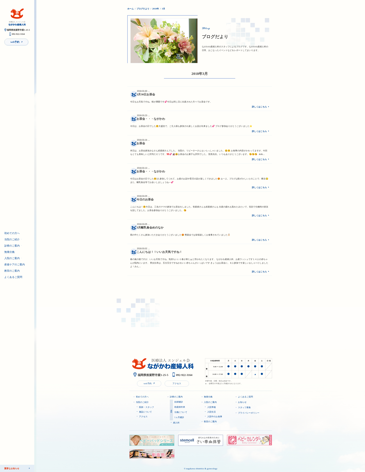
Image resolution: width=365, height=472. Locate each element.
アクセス (177, 383)
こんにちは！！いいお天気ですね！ (159, 251)
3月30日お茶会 (146, 94)
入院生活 (211, 412)
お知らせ (242, 402)
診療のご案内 (12, 245)
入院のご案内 (12, 258)
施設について (145, 412)
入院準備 (211, 407)
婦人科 (176, 423)
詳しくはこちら (259, 107)
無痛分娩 (9, 252)
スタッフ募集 (244, 407)
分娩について (180, 412)
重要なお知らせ (11, 468)
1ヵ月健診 (179, 417)
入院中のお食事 (214, 416)
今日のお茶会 (145, 199)
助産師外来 (179, 407)
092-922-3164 (18, 34)
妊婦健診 (178, 402)
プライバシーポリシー (248, 413)
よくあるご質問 (13, 277)
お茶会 (141, 143)
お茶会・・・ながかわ (151, 118)
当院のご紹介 (12, 239)
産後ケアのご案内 (14, 264)
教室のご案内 (12, 270)
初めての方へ (12, 233)
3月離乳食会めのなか (150, 227)
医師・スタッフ (146, 407)
